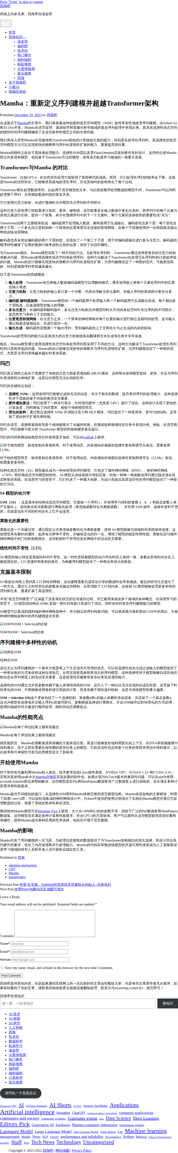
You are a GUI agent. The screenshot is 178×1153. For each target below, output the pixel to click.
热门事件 (24, 55)
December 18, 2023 (27, 115)
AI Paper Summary (37, 1105)
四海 (20, 78)
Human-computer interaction (94, 1125)
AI (21, 1105)
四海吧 (5, 6)
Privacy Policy (82, 1150)
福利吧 (22, 46)
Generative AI (43, 1125)
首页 (12, 32)
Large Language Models (86, 1131)
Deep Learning (146, 1118)
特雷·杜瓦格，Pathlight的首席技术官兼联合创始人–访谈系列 (65, 884)
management (10, 1137)
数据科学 (16, 1041)
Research (141, 1136)
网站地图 (62, 1150)
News (36, 1136)
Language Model (16, 1131)
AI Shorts (60, 1105)
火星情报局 (26, 69)
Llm (120, 1131)
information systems (131, 1125)
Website (5, 959)
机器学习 (16, 1046)
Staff (16, 1142)
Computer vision (82, 1118)
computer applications (136, 1113)
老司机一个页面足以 (20, 1093)
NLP (45, 1136)
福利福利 (24, 60)
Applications (124, 1105)
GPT (12, 869)
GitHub (88, 437)
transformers (17, 877)
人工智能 (16, 1027)
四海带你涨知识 (12, 996)
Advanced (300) (8, 1106)
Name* (5, 943)
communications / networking (102, 1113)
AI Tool (77, 1106)
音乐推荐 (24, 73)
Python (128, 1137)
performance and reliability (82, 1136)
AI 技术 (14, 1014)
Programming (113, 1136)
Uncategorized (98, 1142)
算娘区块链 (17, 91)
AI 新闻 (14, 1018)
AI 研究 (14, 1023)
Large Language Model (53, 1131)
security (4, 1142)
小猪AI (14, 87)
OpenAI (54, 1136)
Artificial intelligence (27, 1111)
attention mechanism (23, 865)
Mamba (22, 123)
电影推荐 (24, 64)
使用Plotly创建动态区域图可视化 (39, 889)
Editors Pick (15, 1124)
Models (25, 1136)
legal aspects (108, 1131)
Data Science (118, 1118)
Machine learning (146, 1131)
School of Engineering (160, 1137)
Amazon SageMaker (95, 1105)
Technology (68, 1142)
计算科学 (16, 1078)
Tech (26, 1142)
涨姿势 (22, 41)
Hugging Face (48, 811)
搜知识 (168, 1003)
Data (101, 1119)
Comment (6, 936)
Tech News (42, 1142)
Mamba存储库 (46, 777)
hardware (63, 1125)
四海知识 (16, 37)
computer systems (53, 1118)
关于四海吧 (17, 82)
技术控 (22, 50)
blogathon (63, 1113)
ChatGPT (78, 1113)
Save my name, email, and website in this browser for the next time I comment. (59, 968)
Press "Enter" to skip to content (21, 2)
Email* (5, 951)
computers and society (20, 1118)
